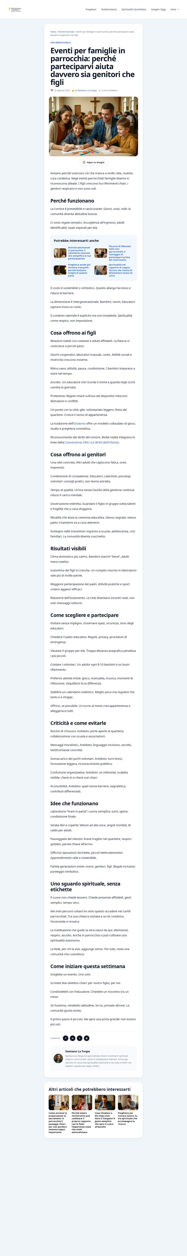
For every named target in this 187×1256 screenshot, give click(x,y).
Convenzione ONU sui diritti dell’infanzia (92, 442)
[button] (177, 9)
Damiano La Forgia (87, 90)
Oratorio (79, 423)
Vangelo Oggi (158, 9)
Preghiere (91, 9)
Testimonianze (109, 9)
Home (53, 31)
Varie (173, 9)
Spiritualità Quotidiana (134, 9)
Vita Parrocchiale (66, 31)
